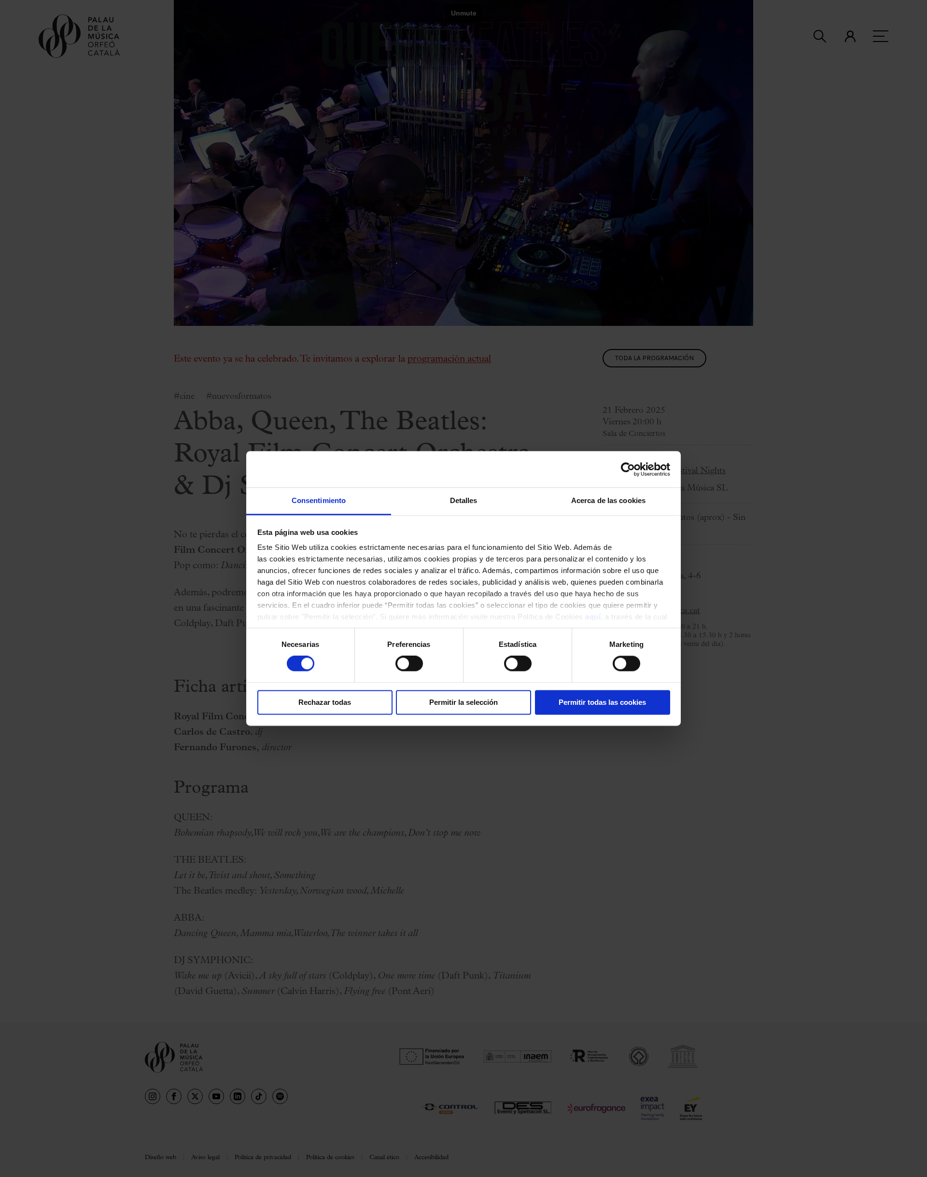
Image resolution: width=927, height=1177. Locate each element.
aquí (593, 617)
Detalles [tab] (464, 500)
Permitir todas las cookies (602, 702)
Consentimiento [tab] (319, 500)
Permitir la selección (463, 702)
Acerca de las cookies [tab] (608, 500)
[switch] (409, 664)
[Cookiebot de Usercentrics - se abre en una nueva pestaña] (628, 469)
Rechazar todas (324, 702)
